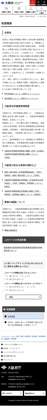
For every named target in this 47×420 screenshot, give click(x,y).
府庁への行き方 (7, 393)
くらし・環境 (15, 336)
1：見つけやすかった (15, 287)
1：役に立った (12, 276)
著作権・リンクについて (11, 348)
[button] (32, 3)
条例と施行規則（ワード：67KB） (26, 175)
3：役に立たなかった (15, 279)
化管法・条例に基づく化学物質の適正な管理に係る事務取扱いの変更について (25, 323)
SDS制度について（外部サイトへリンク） (21, 98)
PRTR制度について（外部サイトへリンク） (22, 94)
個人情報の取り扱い (10, 356)
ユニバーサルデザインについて (13, 352)
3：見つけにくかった (15, 290)
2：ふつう (26, 276)
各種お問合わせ (30, 393)
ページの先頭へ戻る (42, 368)
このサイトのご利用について (13, 344)
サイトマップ (7, 360)
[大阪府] (12, 3)
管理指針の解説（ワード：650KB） (27, 194)
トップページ (5, 336)
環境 (22, 336)
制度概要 (11, 309)
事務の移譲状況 (10, 230)
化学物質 (34, 336)
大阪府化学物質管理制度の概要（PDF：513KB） (24, 151)
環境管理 (27, 336)
